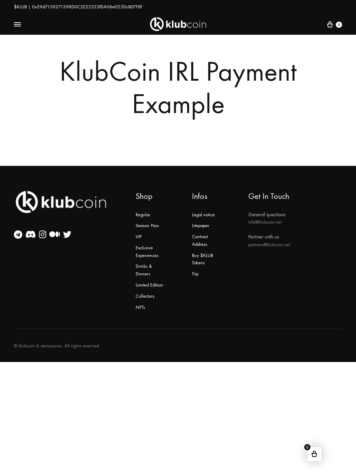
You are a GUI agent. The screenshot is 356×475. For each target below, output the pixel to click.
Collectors (145, 296)
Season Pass (147, 225)
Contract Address (200, 240)
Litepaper (200, 225)
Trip (195, 274)
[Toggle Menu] (17, 25)
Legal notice (203, 215)
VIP (138, 237)
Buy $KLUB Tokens (202, 259)
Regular (143, 215)
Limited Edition (149, 285)
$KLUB (20, 7)
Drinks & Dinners (144, 270)
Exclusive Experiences (147, 251)
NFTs (140, 307)
